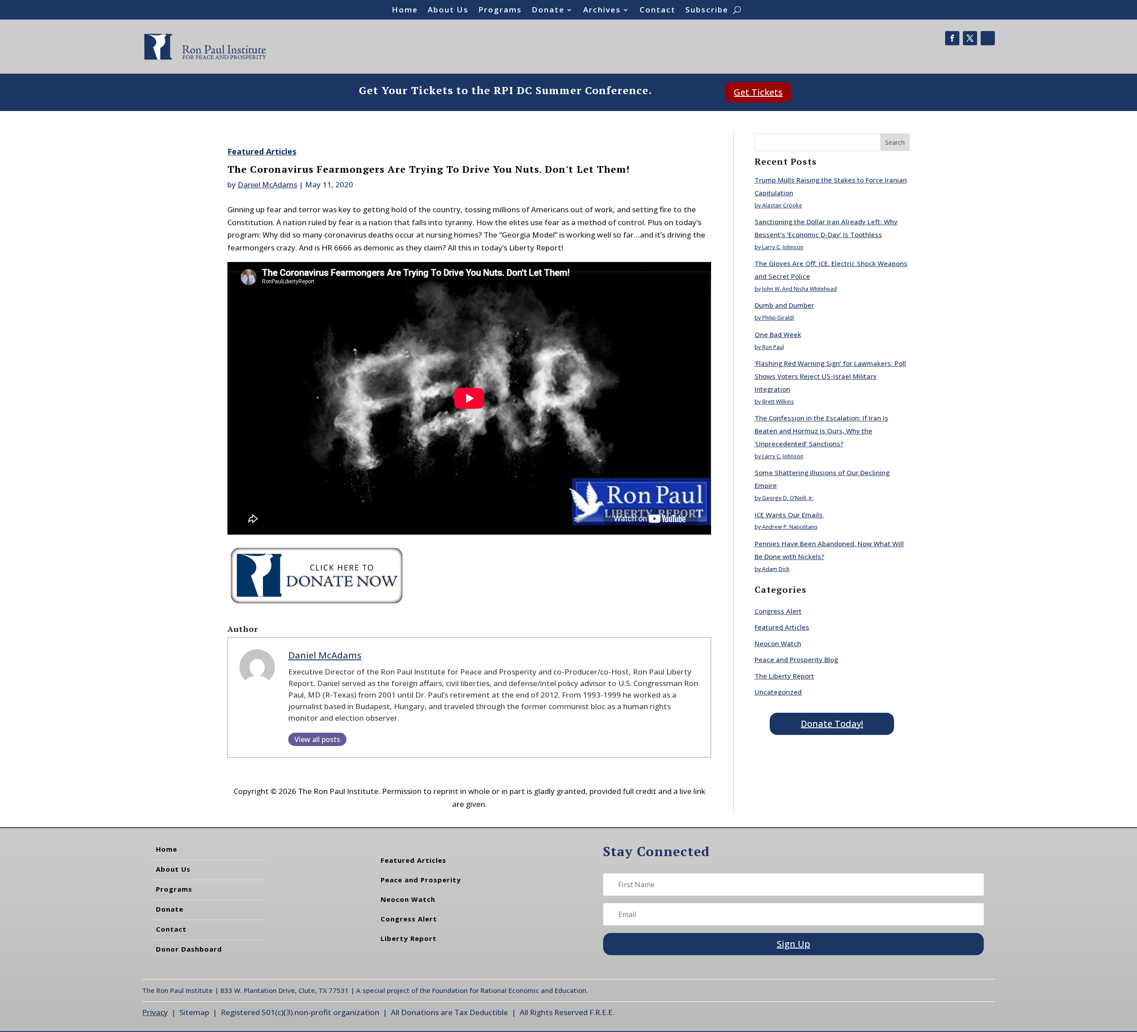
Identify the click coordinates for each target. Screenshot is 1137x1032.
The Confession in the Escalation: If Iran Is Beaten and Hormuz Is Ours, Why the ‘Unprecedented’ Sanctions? (821, 430)
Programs (500, 11)
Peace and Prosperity (421, 879)
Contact (658, 11)
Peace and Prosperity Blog (796, 659)
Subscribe (706, 11)
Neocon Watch (778, 643)
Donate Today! (832, 724)
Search (895, 142)
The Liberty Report (784, 675)
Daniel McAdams (267, 184)
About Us (448, 11)
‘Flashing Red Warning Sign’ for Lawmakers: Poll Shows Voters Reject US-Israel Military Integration (830, 376)
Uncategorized (778, 691)
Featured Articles (261, 151)
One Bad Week (778, 334)
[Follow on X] (970, 38)
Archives (602, 11)
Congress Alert (778, 611)
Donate (548, 11)
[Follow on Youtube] (988, 38)
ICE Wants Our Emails (789, 514)
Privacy (155, 1012)
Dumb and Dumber (784, 305)
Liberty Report (409, 938)
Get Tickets (758, 92)
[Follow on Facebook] (952, 38)
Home (405, 11)
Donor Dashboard (189, 949)
